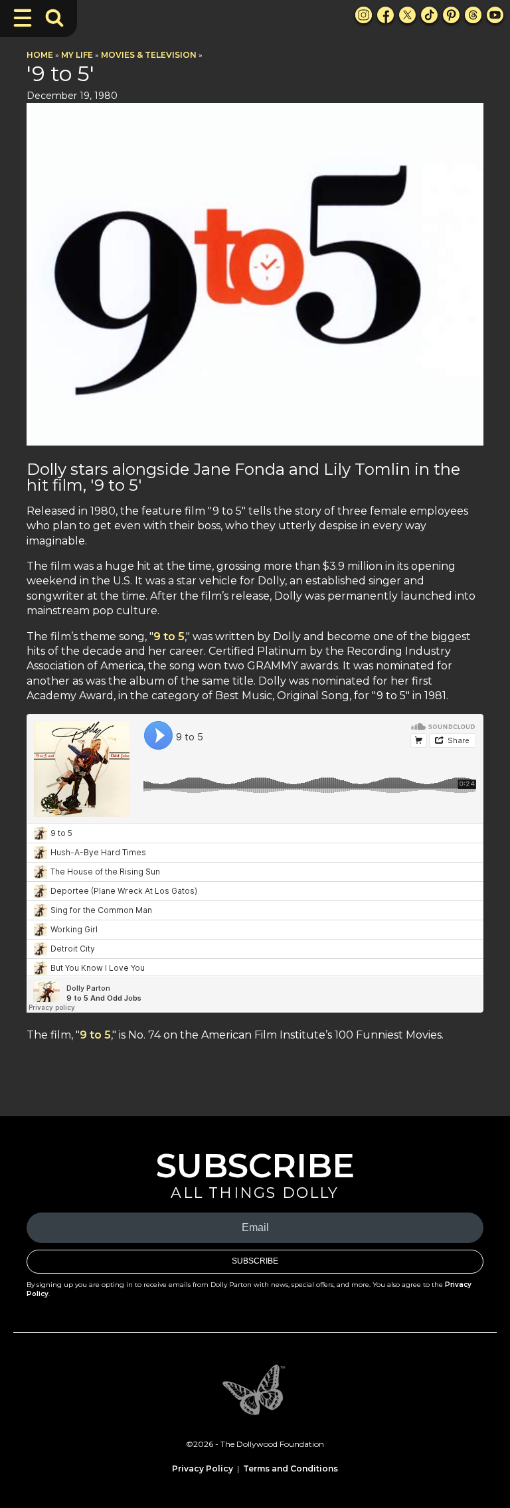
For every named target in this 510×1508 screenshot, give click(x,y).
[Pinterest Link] (451, 15)
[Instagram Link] (363, 15)
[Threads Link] (473, 15)
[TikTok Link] (429, 15)
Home (40, 55)
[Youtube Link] (495, 15)
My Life (77, 55)
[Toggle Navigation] (22, 18)
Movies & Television (149, 55)
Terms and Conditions (290, 1468)
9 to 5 (169, 636)
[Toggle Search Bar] (54, 18)
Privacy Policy (202, 1468)
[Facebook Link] (385, 15)
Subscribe (255, 1261)
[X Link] (407, 15)
